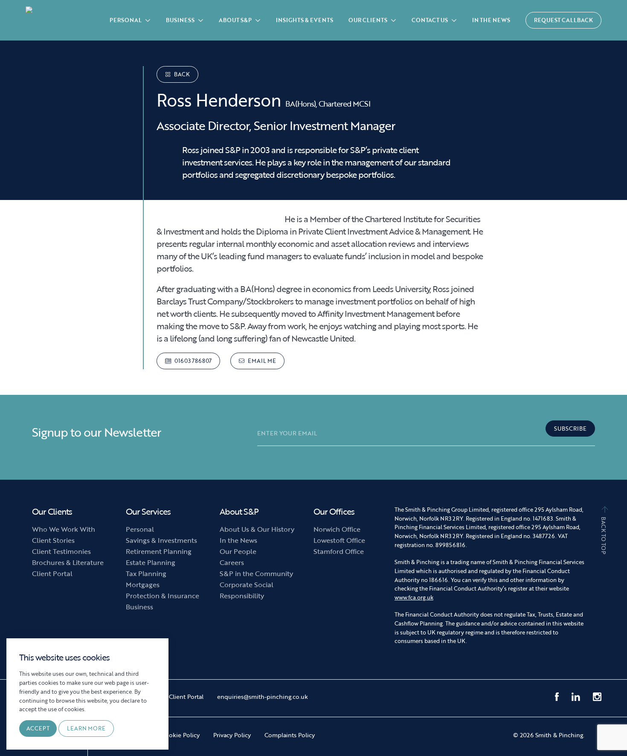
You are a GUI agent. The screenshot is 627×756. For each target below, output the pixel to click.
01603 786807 (192, 360)
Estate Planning (150, 562)
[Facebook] (557, 696)
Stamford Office (339, 551)
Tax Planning (146, 573)
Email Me (261, 360)
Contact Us (430, 20)
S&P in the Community (256, 573)
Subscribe (570, 428)
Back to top (603, 535)
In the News (491, 20)
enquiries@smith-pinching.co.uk (262, 696)
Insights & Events (304, 20)
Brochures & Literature (68, 562)
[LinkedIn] (575, 696)
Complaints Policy (289, 734)
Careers (232, 562)
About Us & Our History (257, 529)
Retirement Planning (159, 551)
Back (181, 74)
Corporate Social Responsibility (246, 590)
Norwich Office (337, 529)
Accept (37, 728)
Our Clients (368, 20)
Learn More (86, 728)
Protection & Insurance (162, 596)
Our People (238, 551)
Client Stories (53, 540)
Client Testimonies (61, 551)
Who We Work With (63, 529)
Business (181, 20)
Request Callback (563, 20)
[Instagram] (597, 696)
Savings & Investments (161, 540)
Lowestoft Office (339, 540)
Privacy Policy (232, 734)
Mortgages (143, 584)
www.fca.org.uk (414, 597)
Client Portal (52, 573)
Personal (126, 20)
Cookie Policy (180, 734)
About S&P (236, 20)
